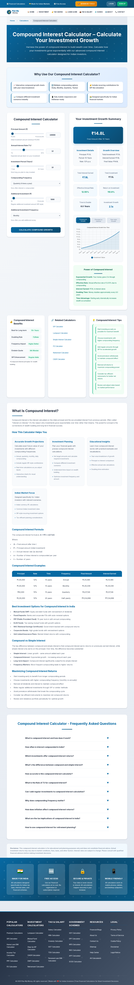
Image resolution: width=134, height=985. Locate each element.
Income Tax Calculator (11, 954)
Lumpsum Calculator (60, 333)
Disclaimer (115, 947)
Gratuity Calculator (55, 941)
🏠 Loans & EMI (71, 12)
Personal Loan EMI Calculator (55, 959)
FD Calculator (58, 346)
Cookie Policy (116, 941)
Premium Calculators (15, 933)
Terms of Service (117, 935)
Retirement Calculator (61, 353)
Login (111, 4)
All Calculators (95, 958)
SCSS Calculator (75, 962)
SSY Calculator (75, 933)
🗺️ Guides (99, 12)
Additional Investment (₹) (21, 194)
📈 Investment (43, 12)
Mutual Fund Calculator (32, 940)
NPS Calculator (75, 945)
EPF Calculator (74, 939)
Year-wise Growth (113, 220)
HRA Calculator (54, 935)
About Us (93, 935)
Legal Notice (115, 953)
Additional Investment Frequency (24, 210)
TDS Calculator (54, 953)
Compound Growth (83, 220)
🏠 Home (31, 12)
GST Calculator (54, 947)
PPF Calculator (12, 961)
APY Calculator (75, 956)
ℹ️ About (109, 12)
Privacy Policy (116, 930)
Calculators (24, 21)
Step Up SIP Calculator (32, 948)
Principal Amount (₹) (19, 129)
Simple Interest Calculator (62, 340)
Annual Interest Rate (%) (21, 145)
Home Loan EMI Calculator (13, 946)
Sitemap (93, 947)
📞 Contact (120, 12)
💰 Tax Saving (57, 12)
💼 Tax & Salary (86, 12)
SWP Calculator (33, 961)
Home (12, 21)
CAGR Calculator (59, 359)
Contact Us (94, 941)
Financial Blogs (96, 930)
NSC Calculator (75, 950)
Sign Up (122, 4)
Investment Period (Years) (21, 162)
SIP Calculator (58, 327)
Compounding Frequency (21, 178)
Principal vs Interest (98, 220)
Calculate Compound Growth (36, 230)
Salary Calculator (54, 930)
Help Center (94, 953)
